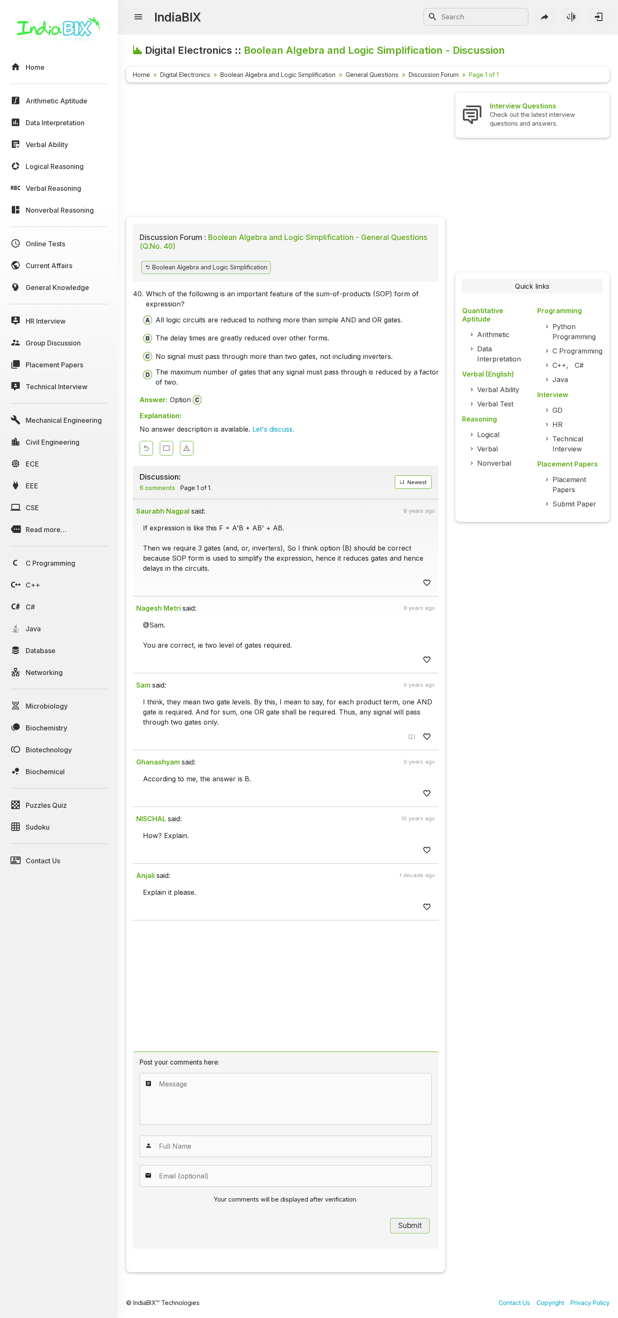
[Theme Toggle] (572, 17)
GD (557, 410)
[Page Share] (545, 17)
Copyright (550, 1302)
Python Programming (574, 331)
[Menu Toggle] (138, 17)
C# (579, 365)
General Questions (372, 74)
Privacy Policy (590, 1302)
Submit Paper (574, 504)
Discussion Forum (434, 74)
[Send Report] (186, 448)
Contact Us (514, 1302)
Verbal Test (495, 404)
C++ (559, 365)
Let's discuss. (273, 429)
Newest (416, 482)
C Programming (577, 351)
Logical (488, 434)
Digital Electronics (185, 74)
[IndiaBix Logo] (59, 32)
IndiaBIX (177, 17)
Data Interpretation (499, 354)
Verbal (487, 449)
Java (560, 379)
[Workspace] (166, 448)
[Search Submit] (433, 17)
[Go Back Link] (146, 448)
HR (557, 424)
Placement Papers (569, 484)
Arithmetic (493, 334)
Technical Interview (567, 444)
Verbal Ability (498, 389)
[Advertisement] (285, 151)
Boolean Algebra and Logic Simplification (277, 74)
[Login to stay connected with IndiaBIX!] (599, 17)
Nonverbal (494, 463)
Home (141, 74)
